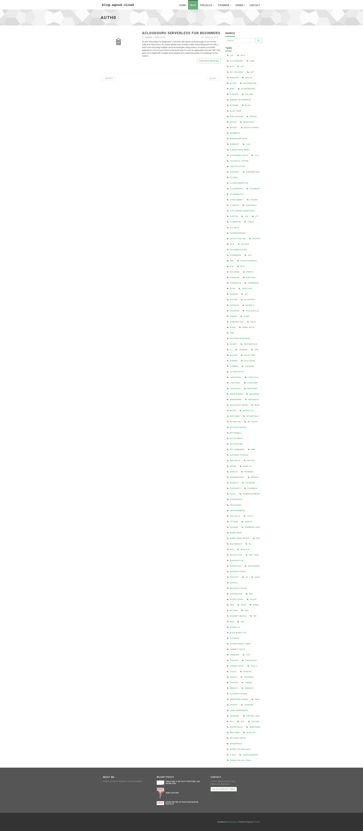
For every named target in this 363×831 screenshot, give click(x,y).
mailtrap (252, 389)
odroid (254, 477)
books (253, 117)
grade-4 (249, 305)
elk (231, 266)
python (233, 522)
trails (233, 677)
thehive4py (251, 661)
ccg (256, 155)
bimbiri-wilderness (240, 100)
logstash (252, 383)
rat (258, 538)
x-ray (232, 755)
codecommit (236, 200)
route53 (234, 577)
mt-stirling (236, 444)
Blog (193, 5)
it (230, 350)
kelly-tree (249, 355)
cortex (233, 216)
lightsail (234, 383)
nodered (248, 472)
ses (250, 594)
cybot (250, 222)
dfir (231, 244)
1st (231, 55)
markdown (235, 400)
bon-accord (236, 117)
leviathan (235, 377)
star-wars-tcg (237, 633)
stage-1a (234, 627)
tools (233, 672)
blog (248, 105)
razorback (235, 544)
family (249, 272)
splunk (233, 610)
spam (255, 605)
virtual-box (252, 716)
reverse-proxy (237, 572)
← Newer (108, 78)
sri (255, 616)
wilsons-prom (237, 738)
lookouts (234, 389)
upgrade (248, 705)
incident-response (239, 338)
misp (257, 405)
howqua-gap (236, 322)
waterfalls (236, 727)
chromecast (253, 172)
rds (231, 550)
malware (254, 394)
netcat (251, 461)
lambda (233, 366)
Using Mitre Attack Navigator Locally (182, 803)
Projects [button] (206, 5)
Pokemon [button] (224, 5)
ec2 (249, 255)
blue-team (235, 111)
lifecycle (252, 377)
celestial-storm (238, 161)
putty (249, 516)
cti (257, 216)
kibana (233, 361)
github (233, 300)
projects (234, 516)
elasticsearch (248, 261)
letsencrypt (236, 372)
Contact (254, 5)
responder (253, 566)
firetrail (251, 278)
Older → (214, 78)
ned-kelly (234, 461)
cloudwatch (236, 194)
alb (231, 67)
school (233, 583)
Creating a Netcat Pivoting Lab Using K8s (183, 782)
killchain (249, 361)
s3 (246, 577)
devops (256, 239)
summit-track (237, 649)
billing (249, 94)
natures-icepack (238, 455)
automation (250, 83)
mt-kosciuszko (237, 427)
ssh (231, 622)
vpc (242, 722)
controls (251, 205)
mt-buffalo (252, 416)
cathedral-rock (238, 155)
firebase (234, 278)
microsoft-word (238, 405)
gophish (234, 305)
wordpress (235, 744)
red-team (253, 555)
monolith (247, 411)
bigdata (234, 94)
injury (233, 344)
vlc (231, 722)
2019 (242, 55)
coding (254, 200)
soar (243, 605)
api (242, 67)
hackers (234, 311)
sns (231, 605)
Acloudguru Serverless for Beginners (181, 33)
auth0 (233, 83)
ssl (242, 622)
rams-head (235, 533)
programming (237, 511)
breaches (248, 122)
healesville (252, 311)
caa (247, 144)
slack (253, 599)
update (233, 705)
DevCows (256, 822)
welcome (234, 733)
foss (232, 289)
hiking (233, 316)
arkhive (234, 78)
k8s (256, 350)
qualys (248, 522)
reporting (235, 566)
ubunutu (249, 688)
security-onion (238, 588)
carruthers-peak (239, 150)
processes (235, 505)
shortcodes (236, 599)
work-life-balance (239, 749)
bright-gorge (251, 128)
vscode (255, 722)
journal (243, 350)
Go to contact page (223, 789)
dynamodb (235, 255)
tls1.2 (253, 666)
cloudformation (238, 183)
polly (232, 494)
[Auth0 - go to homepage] (118, 4)
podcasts (235, 488)
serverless (235, 594)
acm (252, 61)
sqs (246, 610)
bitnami (234, 105)
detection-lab (237, 239)
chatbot (234, 172)
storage (234, 638)
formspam (253, 283)
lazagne (249, 366)
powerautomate (251, 494)
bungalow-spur (238, 139)
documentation (238, 250)
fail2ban (234, 272)
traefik (247, 672)
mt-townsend (236, 450)
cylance (234, 228)
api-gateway (236, 72)
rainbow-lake (252, 527)
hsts (253, 322)
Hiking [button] (240, 5)
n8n (253, 450)
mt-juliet (252, 422)
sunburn (234, 655)
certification (237, 166)
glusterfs (249, 300)
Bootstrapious (232, 822)
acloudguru (236, 61)
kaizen (233, 355)
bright (233, 128)
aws (231, 89)
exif (242, 266)
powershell (236, 499)
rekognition (236, 561)
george (233, 294)
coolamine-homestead (242, 211)
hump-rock (248, 327)
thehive (233, 661)
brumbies (234, 133)
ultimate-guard (238, 694)
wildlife (250, 733)
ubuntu (233, 688)
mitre (232, 411)
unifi (257, 699)
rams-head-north (239, 538)
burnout (234, 144)
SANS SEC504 (172, 793)
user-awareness (238, 710)
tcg (247, 655)
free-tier (246, 289)
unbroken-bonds (238, 699)
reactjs (244, 550)
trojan (233, 683)
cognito (234, 205)
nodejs (233, 472)
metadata (253, 400)
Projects (160, 37)
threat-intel (236, 666)
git (246, 294)
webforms (254, 727)
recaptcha (235, 555)
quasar (233, 527)
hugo (232, 327)
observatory (236, 477)
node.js (246, 466)
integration (250, 344)
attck (248, 78)
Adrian (148, 37)
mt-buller (235, 422)
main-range (236, 394)
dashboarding (237, 233)
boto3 (233, 122)
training (248, 677)
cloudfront (236, 189)
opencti (234, 483)
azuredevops (248, 89)
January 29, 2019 (211, 37)
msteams (234, 416)
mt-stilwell (236, 438)
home (246, 316)
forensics (235, 283)
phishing (250, 483)
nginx (232, 466)
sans (257, 577)
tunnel (248, 683)
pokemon (252, 488)
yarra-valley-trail (240, 760)
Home (182, 5)
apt (252, 72)
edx (231, 261)
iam (231, 333)
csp (246, 216)
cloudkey (254, 189)
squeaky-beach (237, 616)
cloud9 (233, 178)
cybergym (235, 222)
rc (250, 544)
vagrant (234, 716)
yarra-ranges (250, 755)
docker (245, 244)
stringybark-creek (240, 644)
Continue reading (209, 61)
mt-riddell (235, 433)
